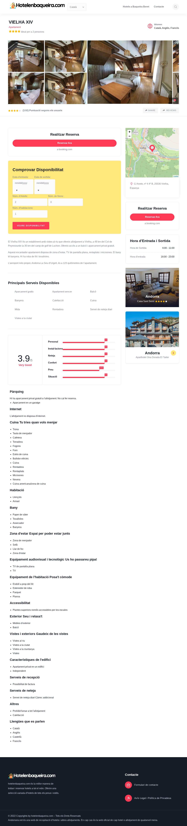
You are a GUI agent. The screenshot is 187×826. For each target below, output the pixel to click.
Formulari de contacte (146, 784)
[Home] (37, 5)
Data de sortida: (42, 177)
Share (151, 110)
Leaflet (175, 176)
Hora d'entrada (137, 256)
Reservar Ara (64, 143)
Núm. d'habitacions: (23, 208)
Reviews (171, 110)
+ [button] (129, 132)
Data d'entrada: (20, 177)
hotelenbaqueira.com (19, 783)
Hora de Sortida (138, 248)
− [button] (129, 136)
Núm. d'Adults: (20, 196)
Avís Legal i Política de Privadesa (152, 798)
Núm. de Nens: (56, 196)
